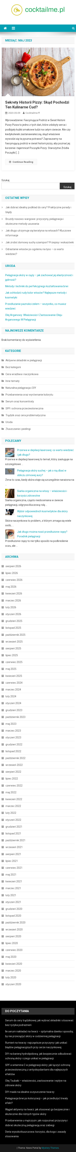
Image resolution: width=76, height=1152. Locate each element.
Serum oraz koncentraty (20, 401)
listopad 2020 (13, 915)
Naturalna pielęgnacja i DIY (21, 387)
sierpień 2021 (13, 854)
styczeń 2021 (13, 902)
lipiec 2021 (12, 860)
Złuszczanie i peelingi (18, 428)
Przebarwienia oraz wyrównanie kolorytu (29, 394)
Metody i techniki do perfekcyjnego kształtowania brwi (36, 286)
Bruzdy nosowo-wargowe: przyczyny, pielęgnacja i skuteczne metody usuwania (35, 221)
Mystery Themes (50, 1148)
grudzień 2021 (14, 826)
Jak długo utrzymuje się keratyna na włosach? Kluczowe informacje (38, 233)
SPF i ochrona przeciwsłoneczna (24, 408)
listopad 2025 (13, 627)
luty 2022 (11, 812)
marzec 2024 (13, 689)
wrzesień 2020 (14, 929)
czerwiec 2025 (14, 662)
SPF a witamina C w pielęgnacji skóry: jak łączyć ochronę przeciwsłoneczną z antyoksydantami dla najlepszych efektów (37, 1070)
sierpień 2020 (13, 936)
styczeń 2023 (13, 737)
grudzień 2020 (14, 908)
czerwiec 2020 (14, 950)
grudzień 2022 (14, 744)
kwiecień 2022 (14, 799)
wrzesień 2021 (14, 847)
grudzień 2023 (14, 710)
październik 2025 (15, 634)
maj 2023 (11, 723)
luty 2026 (11, 607)
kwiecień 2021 (14, 881)
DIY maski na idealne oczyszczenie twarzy (29, 1091)
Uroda (9, 422)
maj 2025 (11, 668)
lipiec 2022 (12, 778)
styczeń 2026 (13, 614)
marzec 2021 (13, 888)
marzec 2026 (13, 600)
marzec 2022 (13, 806)
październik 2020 (15, 922)
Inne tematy (13, 381)
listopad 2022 (13, 751)
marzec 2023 (13, 730)
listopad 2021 (13, 833)
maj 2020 (11, 956)
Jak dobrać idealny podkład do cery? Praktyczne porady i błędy (38, 210)
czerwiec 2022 (14, 785)
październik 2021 (15, 840)
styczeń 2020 (13, 984)
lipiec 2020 (12, 943)
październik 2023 (15, 717)
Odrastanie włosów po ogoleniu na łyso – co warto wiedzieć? (35, 251)
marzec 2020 (13, 970)
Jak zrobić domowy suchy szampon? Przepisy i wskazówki (40, 242)
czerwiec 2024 (14, 682)
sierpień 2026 (13, 566)
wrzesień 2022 (14, 764)
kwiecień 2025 (14, 675)
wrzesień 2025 (14, 641)
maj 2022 (11, 792)
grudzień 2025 (14, 620)
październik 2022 (15, 758)
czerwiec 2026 (14, 579)
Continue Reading (23, 162)
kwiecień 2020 (14, 963)
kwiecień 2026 (14, 593)
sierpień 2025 (13, 648)
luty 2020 (11, 977)
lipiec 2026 (12, 573)
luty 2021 (11, 895)
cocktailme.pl (32, 113)
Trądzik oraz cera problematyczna (26, 415)
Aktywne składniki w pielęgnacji (24, 360)
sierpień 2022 (13, 771)
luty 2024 (11, 696)
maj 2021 (11, 874)
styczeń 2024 (13, 703)
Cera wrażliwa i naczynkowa (22, 374)
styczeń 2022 (13, 819)
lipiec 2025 (12, 655)
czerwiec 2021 (14, 867)
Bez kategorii (13, 367)
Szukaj (5, 180)
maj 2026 (11, 586)
